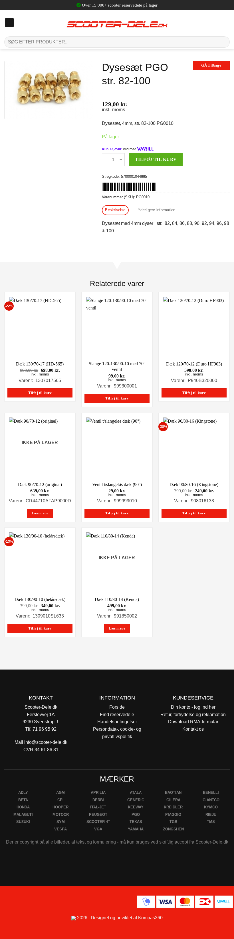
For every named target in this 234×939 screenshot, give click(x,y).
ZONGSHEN (173, 829)
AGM (60, 792)
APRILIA (98, 792)
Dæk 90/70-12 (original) (40, 484)
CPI (60, 800)
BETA (23, 800)
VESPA (60, 829)
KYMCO (211, 807)
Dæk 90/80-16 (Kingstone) (194, 484)
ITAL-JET (98, 807)
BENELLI (211, 792)
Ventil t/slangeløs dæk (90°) (117, 484)
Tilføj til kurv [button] (40, 393)
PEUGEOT (98, 814)
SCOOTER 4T (98, 822)
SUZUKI (23, 822)
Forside (117, 707)
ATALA (136, 792)
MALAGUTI (23, 814)
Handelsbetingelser (117, 721)
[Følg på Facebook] (7, 900)
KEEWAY (136, 807)
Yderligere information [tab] (156, 210)
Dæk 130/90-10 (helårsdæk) (40, 599)
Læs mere (40, 513)
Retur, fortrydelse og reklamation (193, 714)
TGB (173, 822)
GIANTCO (211, 800)
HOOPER (60, 807)
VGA (98, 829)
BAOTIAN (173, 792)
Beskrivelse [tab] (115, 210)
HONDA (23, 807)
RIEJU (210, 814)
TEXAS (136, 822)
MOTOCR (61, 814)
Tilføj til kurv (156, 159)
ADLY (23, 792)
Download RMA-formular (193, 721)
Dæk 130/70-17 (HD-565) (40, 363)
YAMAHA (136, 829)
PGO (136, 814)
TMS (211, 822)
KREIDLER (173, 807)
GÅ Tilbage (211, 65)
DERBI (98, 800)
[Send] (223, 41)
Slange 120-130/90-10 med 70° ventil (117, 366)
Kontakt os (193, 729)
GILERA (173, 800)
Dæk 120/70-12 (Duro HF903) (194, 363)
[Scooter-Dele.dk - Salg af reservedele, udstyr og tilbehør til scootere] (117, 22)
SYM (61, 822)
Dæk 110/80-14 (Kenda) (117, 599)
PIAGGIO (173, 814)
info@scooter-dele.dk (45, 742)
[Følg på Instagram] (20, 900)
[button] (9, 22)
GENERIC (135, 800)
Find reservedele (117, 714)
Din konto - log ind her (193, 707)
